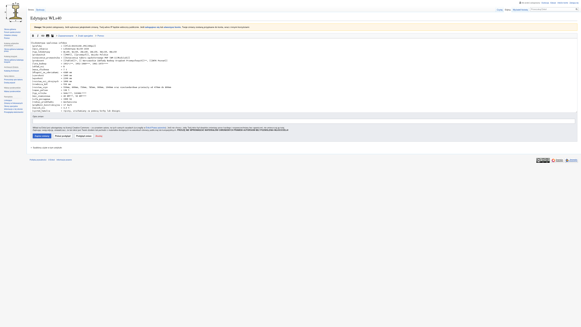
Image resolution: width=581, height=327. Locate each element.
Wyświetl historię (520, 10)
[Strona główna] (13, 12)
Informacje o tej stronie (13, 109)
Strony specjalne (11, 106)
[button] (33, 35)
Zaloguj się (574, 3)
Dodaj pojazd (9, 83)
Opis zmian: (38, 116)
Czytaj (499, 10)
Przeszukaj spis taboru (13, 80)
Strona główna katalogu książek (14, 61)
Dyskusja (545, 3)
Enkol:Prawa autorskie (156, 128)
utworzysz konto (172, 27)
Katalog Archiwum (11, 71)
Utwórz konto (562, 3)
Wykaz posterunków (12, 91)
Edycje (553, 3)
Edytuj (507, 10)
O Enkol (51, 160)
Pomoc (7, 38)
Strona (31, 10)
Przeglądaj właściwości (13, 112)
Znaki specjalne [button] (85, 36)
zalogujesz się (152, 27)
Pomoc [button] (100, 36)
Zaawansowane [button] (65, 36)
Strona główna (10, 29)
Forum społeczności (12, 32)
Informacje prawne (64, 160)
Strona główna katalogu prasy (14, 50)
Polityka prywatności (38, 160)
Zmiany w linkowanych (13, 103)
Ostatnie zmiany (10, 35)
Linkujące (8, 100)
